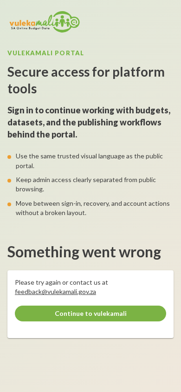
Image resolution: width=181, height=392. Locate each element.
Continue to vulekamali (91, 313)
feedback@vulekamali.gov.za (55, 291)
